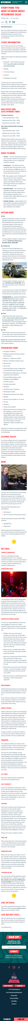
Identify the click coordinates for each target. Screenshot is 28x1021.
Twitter (6, 24)
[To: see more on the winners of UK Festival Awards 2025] (14, 977)
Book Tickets (8, 986)
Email (13, 24)
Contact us (14, 1004)
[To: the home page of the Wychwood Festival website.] (6, 2)
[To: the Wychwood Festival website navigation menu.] (26, 2)
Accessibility (14, 1001)
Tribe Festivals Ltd (16, 989)
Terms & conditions (14, 998)
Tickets (7, 1019)
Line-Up (21, 1019)
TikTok (19, 970)
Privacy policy (14, 995)
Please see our (10, 339)
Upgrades (20, 986)
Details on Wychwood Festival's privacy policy (14, 956)
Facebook (9, 25)
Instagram (14, 970)
